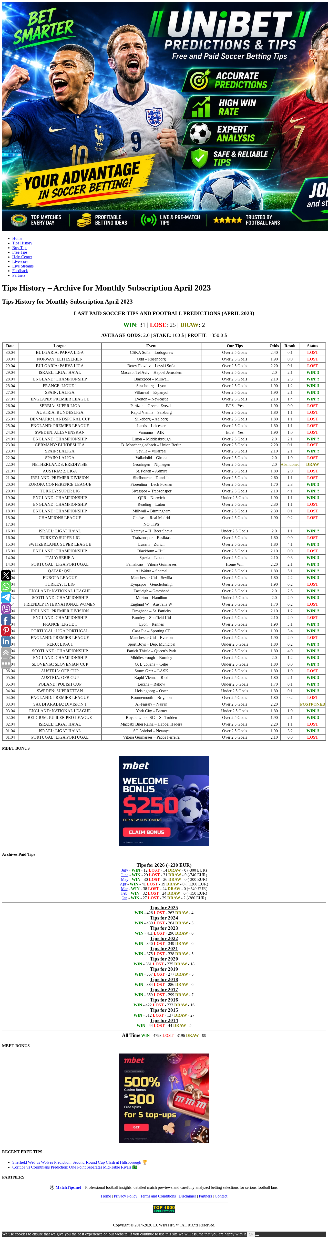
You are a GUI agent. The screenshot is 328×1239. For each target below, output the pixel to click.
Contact (221, 1196)
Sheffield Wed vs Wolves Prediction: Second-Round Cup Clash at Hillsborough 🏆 (79, 1162)
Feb (124, 893)
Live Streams (23, 266)
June (124, 875)
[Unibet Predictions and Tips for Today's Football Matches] (164, 117)
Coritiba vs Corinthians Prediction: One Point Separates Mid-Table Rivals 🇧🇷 (74, 1167)
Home (17, 238)
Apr (123, 884)
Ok (251, 1234)
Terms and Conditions (158, 1196)
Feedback (20, 271)
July (124, 870)
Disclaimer (187, 1196)
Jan (124, 898)
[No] (257, 1235)
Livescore (20, 261)
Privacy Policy (125, 1196)
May (124, 879)
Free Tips (19, 252)
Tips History (22, 243)
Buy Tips (19, 247)
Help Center (22, 257)
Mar (124, 888)
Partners (18, 275)
